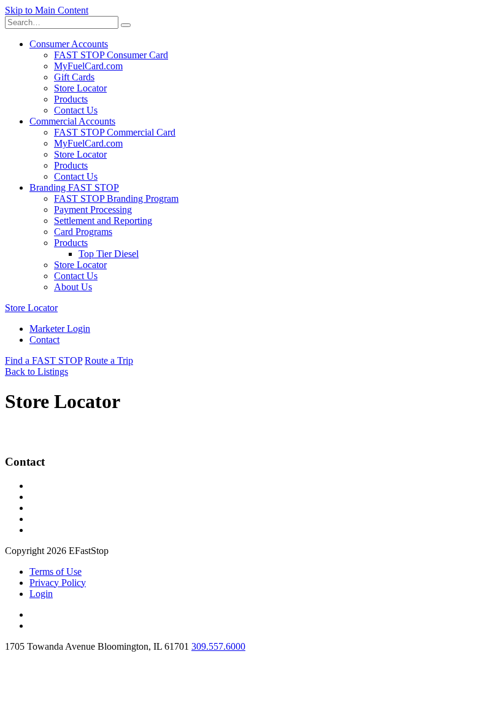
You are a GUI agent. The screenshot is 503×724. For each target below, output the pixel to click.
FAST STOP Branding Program (116, 198)
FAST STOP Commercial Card (114, 132)
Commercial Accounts (72, 121)
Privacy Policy (57, 582)
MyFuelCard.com (88, 66)
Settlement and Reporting (103, 220)
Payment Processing (93, 209)
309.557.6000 (218, 646)
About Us (73, 287)
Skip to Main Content (46, 10)
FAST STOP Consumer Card (111, 55)
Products (71, 99)
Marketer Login (59, 328)
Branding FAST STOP (74, 187)
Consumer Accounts (68, 44)
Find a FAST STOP (43, 360)
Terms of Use (55, 571)
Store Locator (80, 88)
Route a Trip (109, 360)
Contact (44, 339)
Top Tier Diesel (109, 253)
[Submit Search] (126, 25)
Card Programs (83, 231)
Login (41, 593)
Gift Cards (74, 77)
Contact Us (76, 110)
